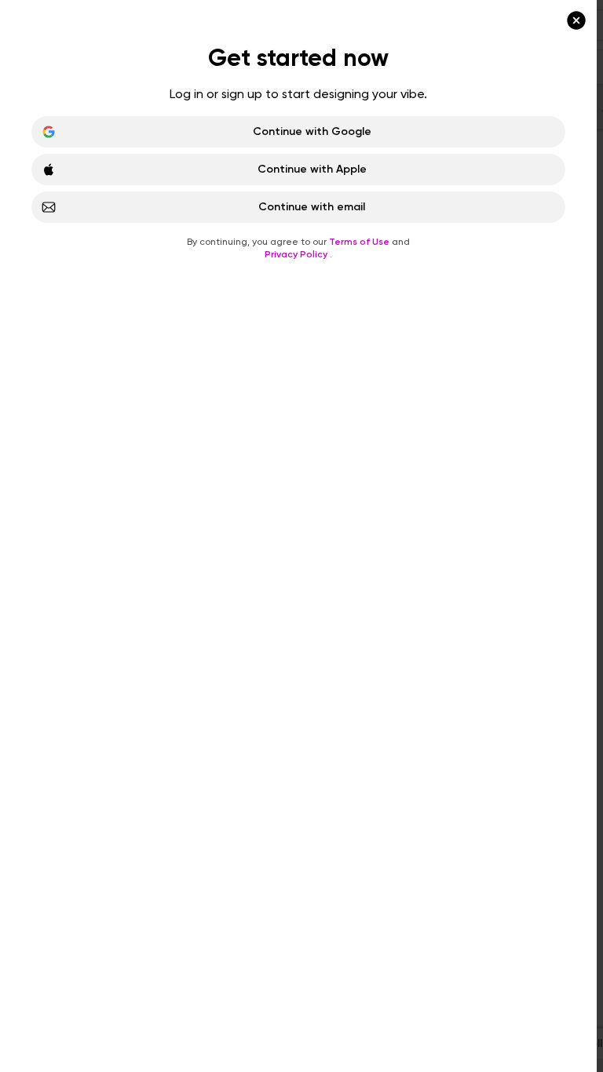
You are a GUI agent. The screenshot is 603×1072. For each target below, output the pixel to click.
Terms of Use (360, 241)
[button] (301, 536)
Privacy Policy (297, 254)
